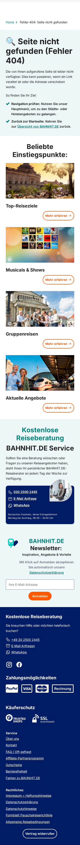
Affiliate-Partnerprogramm (25, 758)
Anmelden (40, 596)
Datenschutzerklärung (22, 802)
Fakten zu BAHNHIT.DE (23, 778)
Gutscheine (14, 765)
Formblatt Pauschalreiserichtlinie (29, 815)
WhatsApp (19, 652)
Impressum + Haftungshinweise (28, 795)
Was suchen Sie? (40, 29)
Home (10, 22)
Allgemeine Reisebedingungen (28, 822)
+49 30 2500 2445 (25, 640)
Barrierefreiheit (16, 771)
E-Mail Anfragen (23, 646)
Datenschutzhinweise (21, 809)
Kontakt (11, 745)
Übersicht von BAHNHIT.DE (38, 127)
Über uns (12, 738)
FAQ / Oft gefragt (18, 752)
